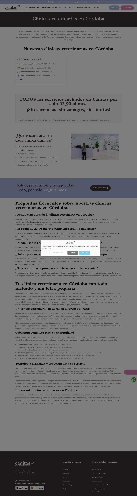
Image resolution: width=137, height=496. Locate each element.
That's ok (84, 252)
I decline (72, 252)
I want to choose (58, 252)
